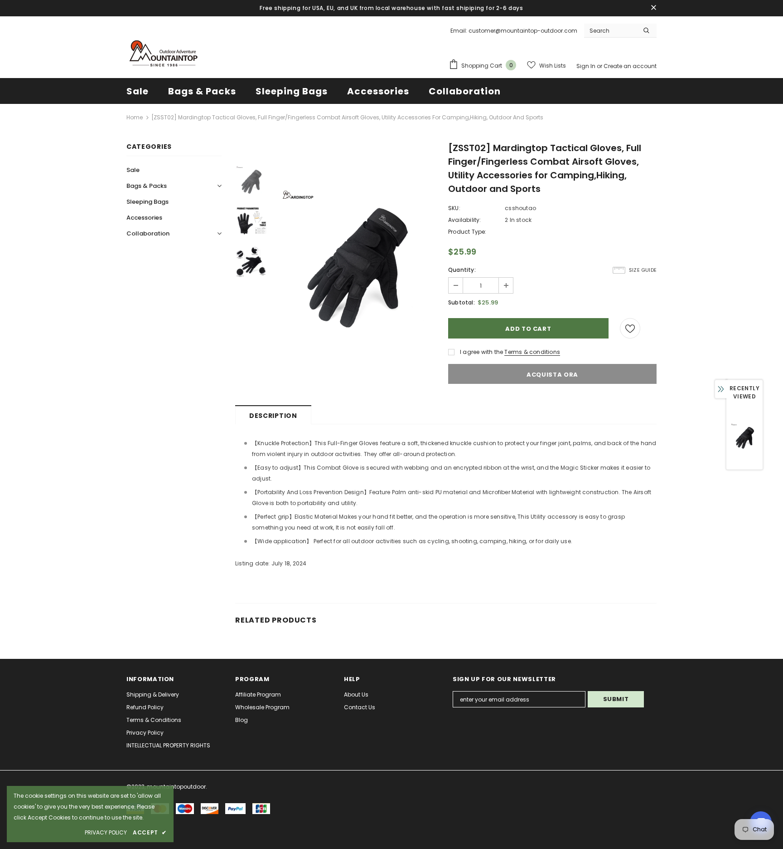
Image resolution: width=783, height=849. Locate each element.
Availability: (464, 220)
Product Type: (467, 232)
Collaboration (147, 233)
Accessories (144, 217)
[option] (355, 262)
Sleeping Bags (147, 201)
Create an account (630, 66)
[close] (653, 8)
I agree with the (481, 352)
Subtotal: (461, 302)
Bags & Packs (146, 186)
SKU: (454, 208)
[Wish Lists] (630, 328)
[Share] (652, 328)
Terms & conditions (532, 352)
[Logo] (162, 54)
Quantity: (462, 270)
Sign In (586, 66)
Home (134, 117)
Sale (133, 170)
